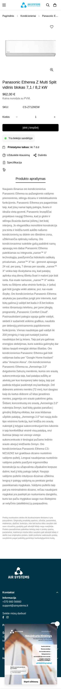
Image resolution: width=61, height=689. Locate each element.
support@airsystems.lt (15, 605)
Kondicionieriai (28, 15)
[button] (55, 5)
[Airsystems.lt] (30, 5)
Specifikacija (14, 162)
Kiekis (6, 117)
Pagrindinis (8, 15)
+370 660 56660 (11, 601)
